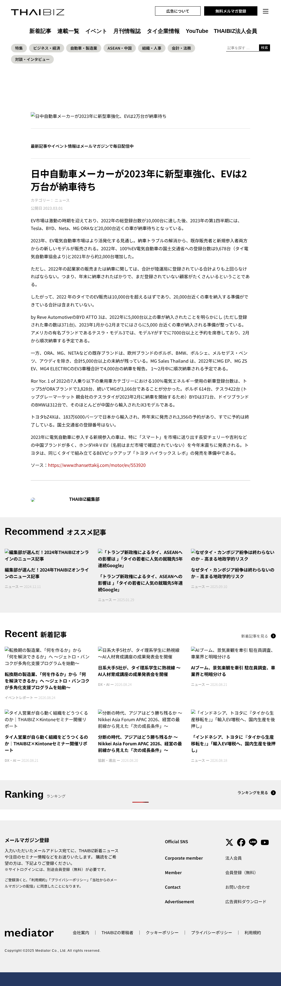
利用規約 (38, 879)
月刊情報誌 (127, 31)
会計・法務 (181, 48)
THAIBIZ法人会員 (235, 31)
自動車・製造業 (83, 48)
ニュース (62, 200)
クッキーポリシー (162, 932)
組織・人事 (151, 48)
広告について (177, 11)
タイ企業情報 (163, 31)
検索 (264, 48)
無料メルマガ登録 (230, 11)
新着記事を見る (254, 636)
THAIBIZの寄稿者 (117, 932)
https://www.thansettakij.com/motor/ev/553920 (97, 465)
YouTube (197, 31)
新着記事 (40, 31)
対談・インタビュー (32, 59)
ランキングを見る (252, 792)
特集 (19, 48)
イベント (96, 31)
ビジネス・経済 (46, 48)
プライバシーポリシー (69, 879)
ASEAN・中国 (120, 48)
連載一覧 (68, 31)
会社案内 (81, 932)
